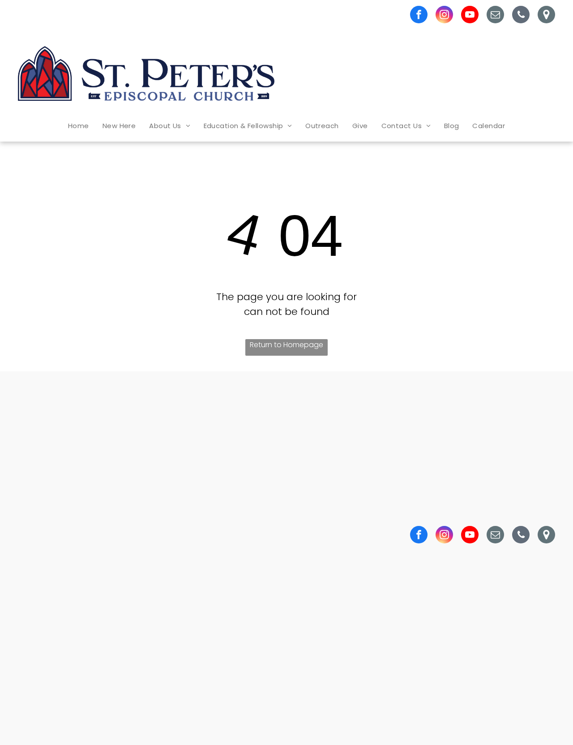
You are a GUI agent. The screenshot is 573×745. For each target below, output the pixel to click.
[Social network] (546, 16)
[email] (495, 16)
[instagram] (444, 16)
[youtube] (470, 16)
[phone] (521, 16)
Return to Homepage (286, 345)
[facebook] (419, 16)
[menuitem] (78, 125)
